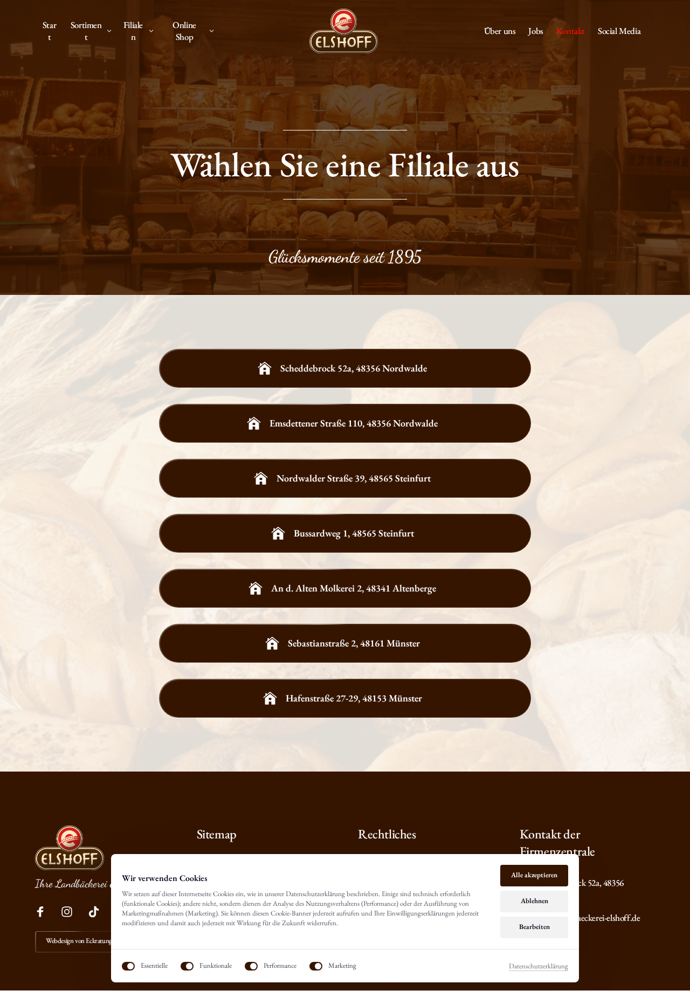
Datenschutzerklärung (538, 966)
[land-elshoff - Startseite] (343, 31)
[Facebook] (44, 911)
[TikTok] (97, 911)
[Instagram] (71, 911)
